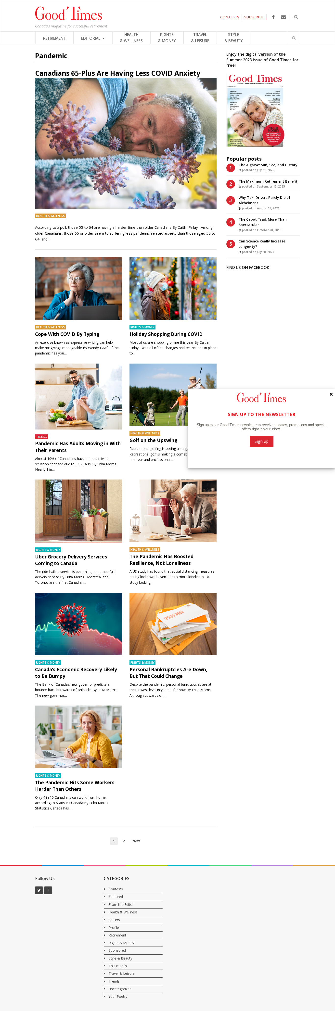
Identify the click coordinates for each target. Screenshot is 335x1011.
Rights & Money (142, 327)
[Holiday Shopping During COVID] (173, 288)
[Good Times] (68, 18)
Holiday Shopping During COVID (166, 334)
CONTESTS (229, 16)
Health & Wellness (50, 216)
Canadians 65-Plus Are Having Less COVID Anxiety (117, 73)
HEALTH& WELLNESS (131, 37)
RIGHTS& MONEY (167, 37)
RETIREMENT (54, 38)
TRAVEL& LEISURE (200, 37)
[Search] (294, 38)
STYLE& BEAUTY (233, 37)
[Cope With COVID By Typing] (78, 288)
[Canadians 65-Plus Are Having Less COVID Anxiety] (126, 143)
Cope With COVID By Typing (67, 334)
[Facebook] (273, 17)
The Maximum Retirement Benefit (268, 181)
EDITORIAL (91, 38)
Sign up (262, 441)
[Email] (283, 17)
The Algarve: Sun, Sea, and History (268, 165)
